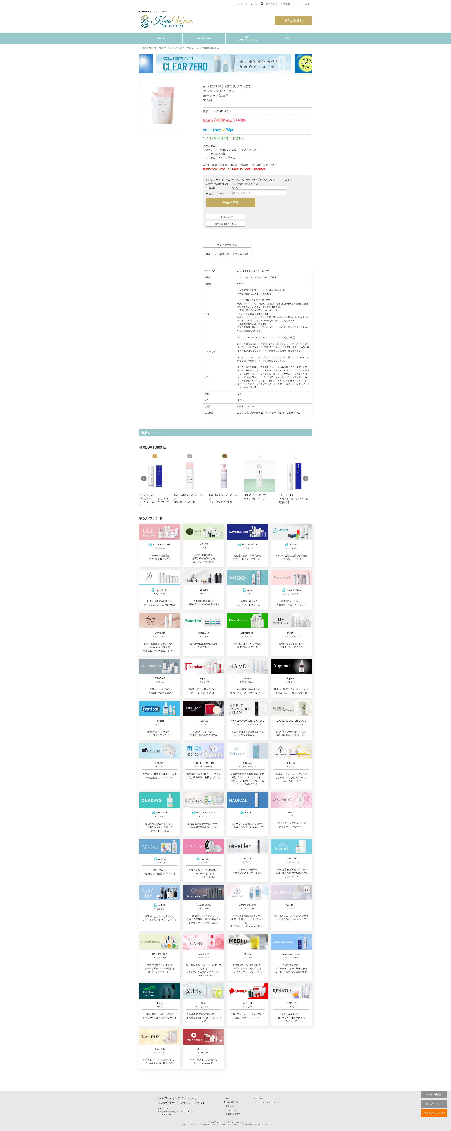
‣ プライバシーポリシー (232, 1110)
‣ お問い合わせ (258, 1098)
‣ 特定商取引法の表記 (231, 1114)
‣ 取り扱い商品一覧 (230, 1102)
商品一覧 (161, 38)
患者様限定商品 (204, 38)
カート (254, 4)
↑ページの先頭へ (434, 1094)
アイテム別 (212, 153)
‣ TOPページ (228, 1098)
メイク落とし (227, 157)
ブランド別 (212, 149)
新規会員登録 (293, 20)
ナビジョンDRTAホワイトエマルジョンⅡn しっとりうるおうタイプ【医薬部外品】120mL (154, 502)
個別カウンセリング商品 (247, 38)
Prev (144, 478)
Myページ (242, 4)
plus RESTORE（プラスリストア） (239, 149)
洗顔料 (224, 153)
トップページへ (434, 1103)
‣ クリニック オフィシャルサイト (266, 1102)
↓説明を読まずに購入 (434, 1113)
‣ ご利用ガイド (228, 1106)
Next (305, 478)
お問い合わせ (290, 38)
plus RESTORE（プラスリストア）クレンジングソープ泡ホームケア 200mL (224, 502)
